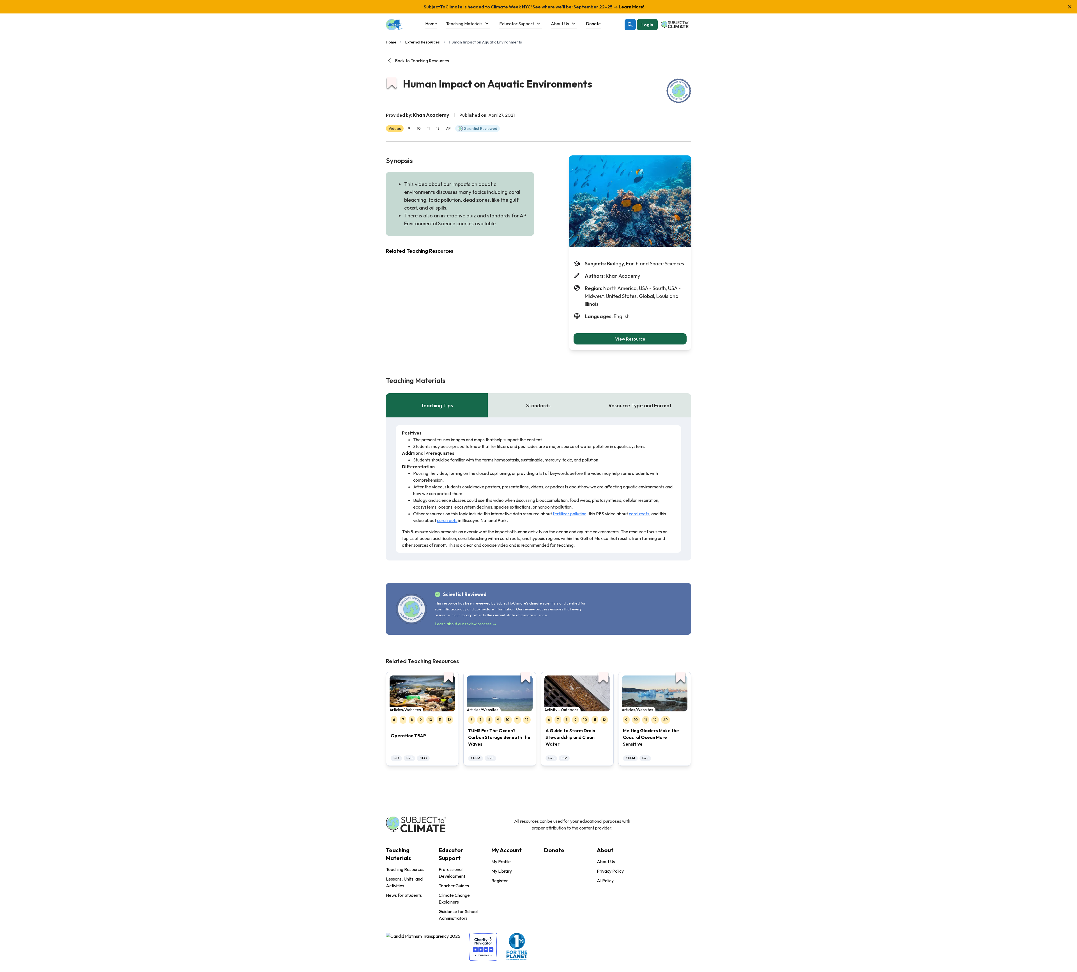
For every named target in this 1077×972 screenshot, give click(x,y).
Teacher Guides (454, 885)
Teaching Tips (437, 405)
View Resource (630, 339)
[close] (1070, 7)
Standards (538, 405)
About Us (606, 861)
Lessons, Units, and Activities (404, 882)
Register (499, 880)
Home (391, 42)
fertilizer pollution (569, 513)
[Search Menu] (630, 24)
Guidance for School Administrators (458, 915)
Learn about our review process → (465, 624)
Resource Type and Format (640, 405)
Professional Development (452, 873)
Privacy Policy (610, 871)
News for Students (404, 895)
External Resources (422, 42)
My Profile (501, 861)
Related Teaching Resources (419, 251)
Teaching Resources (405, 869)
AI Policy (605, 880)
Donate (554, 850)
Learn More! (631, 7)
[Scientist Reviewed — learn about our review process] (678, 91)
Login (647, 24)
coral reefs (639, 513)
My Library (501, 871)
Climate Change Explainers (454, 898)
